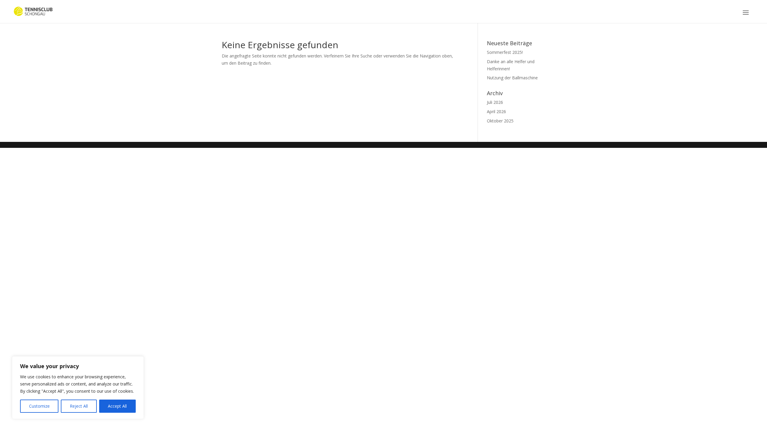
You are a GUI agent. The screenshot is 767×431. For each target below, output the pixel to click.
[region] (78, 387)
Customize (39, 406)
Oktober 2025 (500, 121)
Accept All (117, 406)
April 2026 (496, 111)
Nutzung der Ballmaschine (512, 78)
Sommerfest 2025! (505, 52)
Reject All (79, 406)
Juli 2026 (495, 102)
